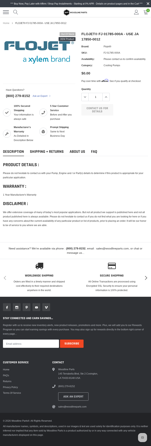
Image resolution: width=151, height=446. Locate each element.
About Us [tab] (77, 151)
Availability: (88, 59)
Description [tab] (13, 151)
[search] (15, 12)
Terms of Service (12, 392)
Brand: (85, 46)
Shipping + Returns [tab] (47, 151)
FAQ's (6, 375)
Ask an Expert (40, 95)
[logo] (75, 12)
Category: (87, 65)
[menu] (6, 12)
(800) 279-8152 (18, 96)
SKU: (84, 52)
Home (6, 23)
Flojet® (107, 46)
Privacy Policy (10, 387)
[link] (7, 307)
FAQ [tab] (94, 151)
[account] (136, 12)
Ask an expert (73, 397)
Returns (7, 381)
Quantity (86, 89)
